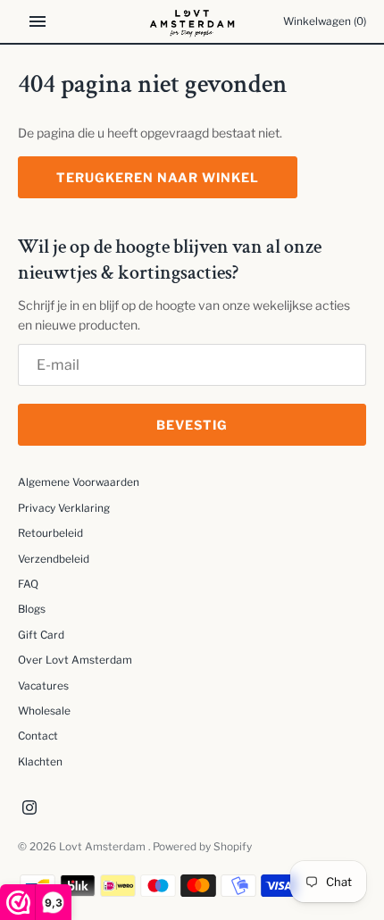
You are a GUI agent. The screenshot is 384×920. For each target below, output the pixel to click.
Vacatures (43, 686)
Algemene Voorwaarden (78, 482)
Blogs (32, 609)
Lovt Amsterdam (103, 847)
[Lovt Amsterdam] (192, 21)
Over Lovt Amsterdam (75, 660)
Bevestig (192, 424)
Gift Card (41, 635)
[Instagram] (29, 808)
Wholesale (44, 711)
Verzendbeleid (53, 559)
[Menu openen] (37, 21)
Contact (38, 736)
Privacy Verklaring (64, 508)
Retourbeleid (50, 533)
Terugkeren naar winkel (157, 177)
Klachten (40, 762)
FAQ (28, 584)
